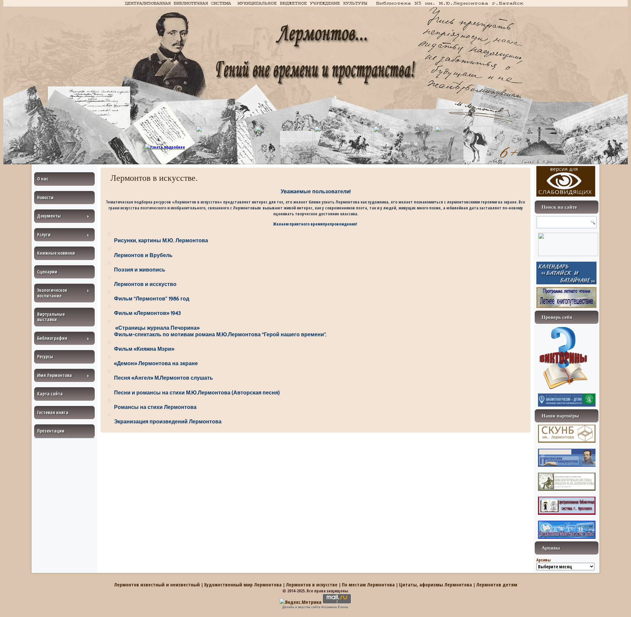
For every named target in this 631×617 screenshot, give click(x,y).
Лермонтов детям (496, 584)
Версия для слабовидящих (565, 181)
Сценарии (47, 272)
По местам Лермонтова (368, 584)
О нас (42, 179)
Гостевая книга (52, 412)
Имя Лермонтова (54, 375)
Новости (45, 197)
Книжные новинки (56, 253)
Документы (49, 216)
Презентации (50, 431)
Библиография (52, 338)
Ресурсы (45, 356)
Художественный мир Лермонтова (243, 584)
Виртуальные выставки (51, 316)
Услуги (44, 234)
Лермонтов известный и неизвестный (157, 584)
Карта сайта (50, 394)
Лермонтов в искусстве (312, 584)
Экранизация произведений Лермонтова (168, 421)
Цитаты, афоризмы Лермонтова (435, 584)
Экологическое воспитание (52, 292)
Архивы (543, 560)
